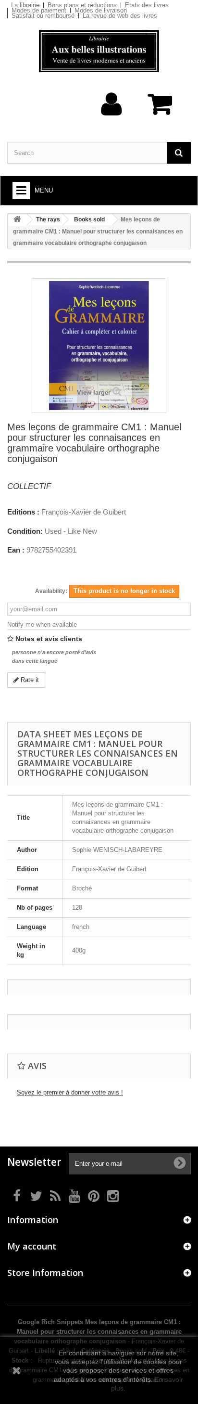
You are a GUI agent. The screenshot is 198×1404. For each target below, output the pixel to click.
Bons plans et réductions (82, 5)
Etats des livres (147, 5)
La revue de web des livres (120, 15)
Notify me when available (42, 624)
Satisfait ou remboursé (43, 15)
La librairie (25, 5)
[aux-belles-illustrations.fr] (99, 51)
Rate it (29, 679)
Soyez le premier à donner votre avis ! (70, 1092)
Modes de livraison (100, 10)
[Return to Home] (17, 220)
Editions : (23, 512)
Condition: (25, 531)
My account (31, 1246)
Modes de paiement (39, 10)
